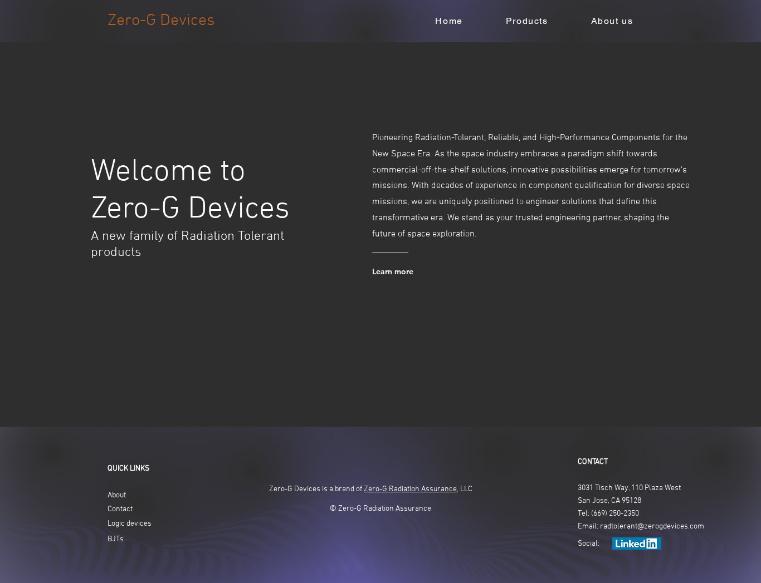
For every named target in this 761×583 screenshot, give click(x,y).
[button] (526, 21)
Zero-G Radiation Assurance (410, 489)
